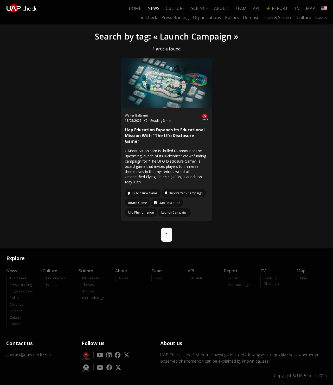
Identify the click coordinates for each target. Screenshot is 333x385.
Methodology (93, 297)
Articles (88, 290)
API (256, 8)
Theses (88, 284)
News (153, 8)
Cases (321, 17)
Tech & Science (278, 17)
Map (310, 8)
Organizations (207, 17)
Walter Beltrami (136, 115)
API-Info (197, 277)
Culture (175, 8)
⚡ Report (277, 8)
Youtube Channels (271, 280)
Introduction (56, 277)
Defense (251, 17)
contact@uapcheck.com (28, 355)
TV (297, 8)
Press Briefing (175, 17)
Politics (232, 17)
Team (241, 8)
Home (135, 8)
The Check (147, 17)
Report (233, 277)
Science (199, 8)
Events (51, 284)
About (221, 8)
